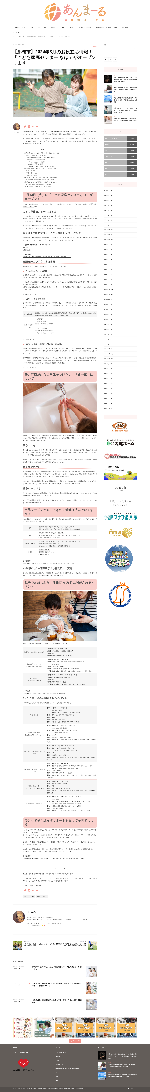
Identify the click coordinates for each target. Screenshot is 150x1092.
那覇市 (45, 896)
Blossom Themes (64, 1088)
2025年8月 (107, 249)
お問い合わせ (125, 27)
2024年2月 (107, 339)
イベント (26, 896)
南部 (33, 896)
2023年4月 (107, 388)
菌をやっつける (31, 175)
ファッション (54, 27)
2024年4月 (107, 329)
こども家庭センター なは (62, 204)
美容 (45, 27)
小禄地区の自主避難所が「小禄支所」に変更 (40, 180)
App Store (26, 247)
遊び (38, 27)
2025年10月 (107, 239)
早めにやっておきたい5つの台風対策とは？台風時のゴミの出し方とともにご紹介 (49, 563)
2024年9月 (107, 304)
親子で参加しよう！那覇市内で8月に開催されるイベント (41, 182)
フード (31, 27)
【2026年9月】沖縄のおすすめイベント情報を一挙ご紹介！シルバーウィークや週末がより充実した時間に (125, 79)
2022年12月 (107, 408)
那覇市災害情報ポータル (46, 552)
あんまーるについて (20, 27)
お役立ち (72, 27)
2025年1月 (107, 284)
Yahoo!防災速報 (44, 554)
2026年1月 (107, 225)
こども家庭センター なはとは (36, 155)
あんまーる (27, 1088)
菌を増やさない (31, 173)
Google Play (27, 250)
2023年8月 (107, 368)
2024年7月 (107, 314)
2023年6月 (107, 378)
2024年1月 (107, 344)
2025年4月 (107, 269)
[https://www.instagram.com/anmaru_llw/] (110, 59)
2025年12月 (107, 230)
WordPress (79, 1088)
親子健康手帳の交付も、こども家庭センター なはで (42, 157)
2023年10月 (107, 358)
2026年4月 (107, 210)
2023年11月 (107, 354)
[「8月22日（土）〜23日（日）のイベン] (64, 1027)
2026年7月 (107, 195)
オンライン (75, 684)
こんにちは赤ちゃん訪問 (36, 162)
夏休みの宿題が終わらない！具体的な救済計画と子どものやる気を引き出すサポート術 (125, 90)
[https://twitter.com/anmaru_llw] (106, 59)
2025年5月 (107, 264)
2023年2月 (107, 398)
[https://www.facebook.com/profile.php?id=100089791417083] (115, 59)
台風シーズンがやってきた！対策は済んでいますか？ (40, 177)
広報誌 (38, 896)
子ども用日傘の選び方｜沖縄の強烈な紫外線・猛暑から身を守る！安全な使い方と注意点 (125, 100)
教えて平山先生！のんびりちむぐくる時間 (106, 27)
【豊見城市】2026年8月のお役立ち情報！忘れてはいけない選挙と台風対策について (125, 119)
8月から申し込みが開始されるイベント (38, 184)
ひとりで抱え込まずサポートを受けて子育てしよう (40, 186)
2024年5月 (107, 324)
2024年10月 (107, 299)
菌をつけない (31, 170)
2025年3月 (107, 274)
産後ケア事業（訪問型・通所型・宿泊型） (41, 166)
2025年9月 (107, 244)
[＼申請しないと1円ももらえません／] (23, 1027)
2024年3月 (107, 334)
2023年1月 (107, 403)
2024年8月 (107, 309)
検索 (105, 45)
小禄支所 (84, 573)
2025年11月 (107, 235)
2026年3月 (107, 215)
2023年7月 (107, 373)
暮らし (64, 27)
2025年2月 (107, 279)
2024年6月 (107, 319)
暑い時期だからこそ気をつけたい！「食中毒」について (41, 168)
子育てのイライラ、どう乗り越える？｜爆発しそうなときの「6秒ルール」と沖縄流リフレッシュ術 (125, 110)
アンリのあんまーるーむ (85, 27)
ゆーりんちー (17, 132)
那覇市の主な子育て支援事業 (35, 159)
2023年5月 (107, 383)
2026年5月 (107, 205)
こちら (31, 294)
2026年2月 (107, 220)
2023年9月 (107, 364)
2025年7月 (107, 254)
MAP (69, 655)
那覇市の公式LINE (44, 550)
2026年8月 (107, 190)
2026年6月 (107, 200)
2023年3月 (107, 393)
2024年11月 (107, 294)
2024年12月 (107, 289)
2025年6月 (107, 259)
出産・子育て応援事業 (35, 164)
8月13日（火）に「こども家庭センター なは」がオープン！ (42, 153)
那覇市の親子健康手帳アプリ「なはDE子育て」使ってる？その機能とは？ (47, 257)
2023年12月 (107, 349)
